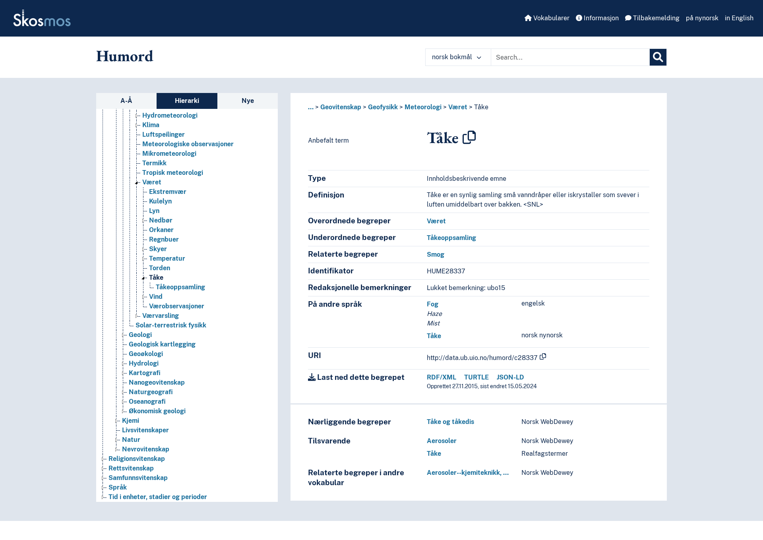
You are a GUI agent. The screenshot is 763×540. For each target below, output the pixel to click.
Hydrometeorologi (170, 115)
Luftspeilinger (163, 134)
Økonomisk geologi (157, 411)
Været (151, 182)
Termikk (154, 163)
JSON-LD (510, 377)
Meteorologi (423, 107)
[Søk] (658, 57)
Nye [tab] (248, 101)
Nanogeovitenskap (157, 382)
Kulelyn (160, 201)
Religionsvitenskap (136, 459)
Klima (150, 125)
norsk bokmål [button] (453, 57)
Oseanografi (147, 401)
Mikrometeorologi (169, 153)
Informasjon (600, 18)
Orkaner (161, 230)
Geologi (140, 335)
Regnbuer (164, 239)
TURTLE (476, 377)
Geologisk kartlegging (162, 344)
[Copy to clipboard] (469, 137)
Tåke (156, 277)
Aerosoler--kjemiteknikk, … (468, 472)
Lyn (154, 211)
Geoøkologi (146, 354)
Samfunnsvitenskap (138, 478)
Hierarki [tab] (187, 101)
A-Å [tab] (126, 101)
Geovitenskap (340, 107)
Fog (432, 304)
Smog (435, 254)
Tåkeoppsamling (180, 287)
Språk (117, 487)
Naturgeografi (151, 392)
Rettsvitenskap (131, 468)
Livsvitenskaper (145, 430)
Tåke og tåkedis (450, 422)
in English (739, 18)
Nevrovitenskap (145, 449)
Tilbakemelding (655, 18)
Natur (131, 439)
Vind (156, 296)
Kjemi (130, 420)
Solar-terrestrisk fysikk (171, 325)
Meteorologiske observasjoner (188, 144)
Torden (159, 268)
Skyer (158, 249)
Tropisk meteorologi (172, 172)
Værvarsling (160, 315)
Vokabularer (550, 18)
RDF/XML (441, 377)
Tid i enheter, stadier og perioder (157, 497)
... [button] (311, 107)
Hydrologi (144, 363)
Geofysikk (383, 107)
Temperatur (167, 258)
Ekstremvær (167, 191)
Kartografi (145, 373)
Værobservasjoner (176, 306)
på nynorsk (702, 18)
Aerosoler (442, 441)
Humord (124, 55)
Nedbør (160, 220)
